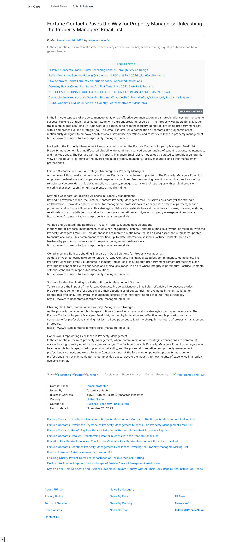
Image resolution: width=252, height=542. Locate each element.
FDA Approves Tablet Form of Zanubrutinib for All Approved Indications (95, 81)
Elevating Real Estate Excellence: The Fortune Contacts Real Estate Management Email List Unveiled (112, 441)
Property (106, 403)
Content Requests (156, 374)
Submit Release (83, 6)
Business (92, 403)
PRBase (180, 496)
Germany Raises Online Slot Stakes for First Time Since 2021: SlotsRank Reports (101, 86)
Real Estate (121, 403)
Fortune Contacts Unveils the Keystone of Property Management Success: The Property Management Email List (120, 425)
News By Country (121, 503)
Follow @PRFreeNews (190, 510)
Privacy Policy (54, 496)
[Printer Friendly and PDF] (189, 374)
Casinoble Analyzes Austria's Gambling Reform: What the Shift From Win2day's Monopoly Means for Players (119, 97)
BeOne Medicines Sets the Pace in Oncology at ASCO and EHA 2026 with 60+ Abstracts (106, 75)
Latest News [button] (59, 6)
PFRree (34, 6)
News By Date (119, 496)
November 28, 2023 (70, 40)
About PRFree (54, 489)
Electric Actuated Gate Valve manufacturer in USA (79, 452)
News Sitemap (119, 510)
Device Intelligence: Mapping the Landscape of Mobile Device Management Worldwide (103, 463)
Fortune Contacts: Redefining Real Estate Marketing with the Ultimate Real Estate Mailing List (108, 430)
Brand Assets (53, 510)
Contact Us (52, 517)
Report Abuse (131, 374)
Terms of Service (56, 503)
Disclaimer (111, 374)
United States (95, 399)
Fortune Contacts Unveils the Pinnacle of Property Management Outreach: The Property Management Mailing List (121, 419)
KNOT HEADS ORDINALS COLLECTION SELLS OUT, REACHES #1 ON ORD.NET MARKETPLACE (110, 92)
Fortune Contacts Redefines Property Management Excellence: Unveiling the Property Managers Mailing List (117, 447)
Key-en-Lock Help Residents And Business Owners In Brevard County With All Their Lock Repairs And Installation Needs (125, 469)
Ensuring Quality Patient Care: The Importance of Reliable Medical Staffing (95, 458)
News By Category (122, 489)
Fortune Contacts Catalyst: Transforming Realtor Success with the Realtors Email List (102, 436)
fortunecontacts (98, 40)
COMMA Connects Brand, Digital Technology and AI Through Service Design (98, 70)
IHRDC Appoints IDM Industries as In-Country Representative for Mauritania (98, 103)
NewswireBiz (183, 503)
